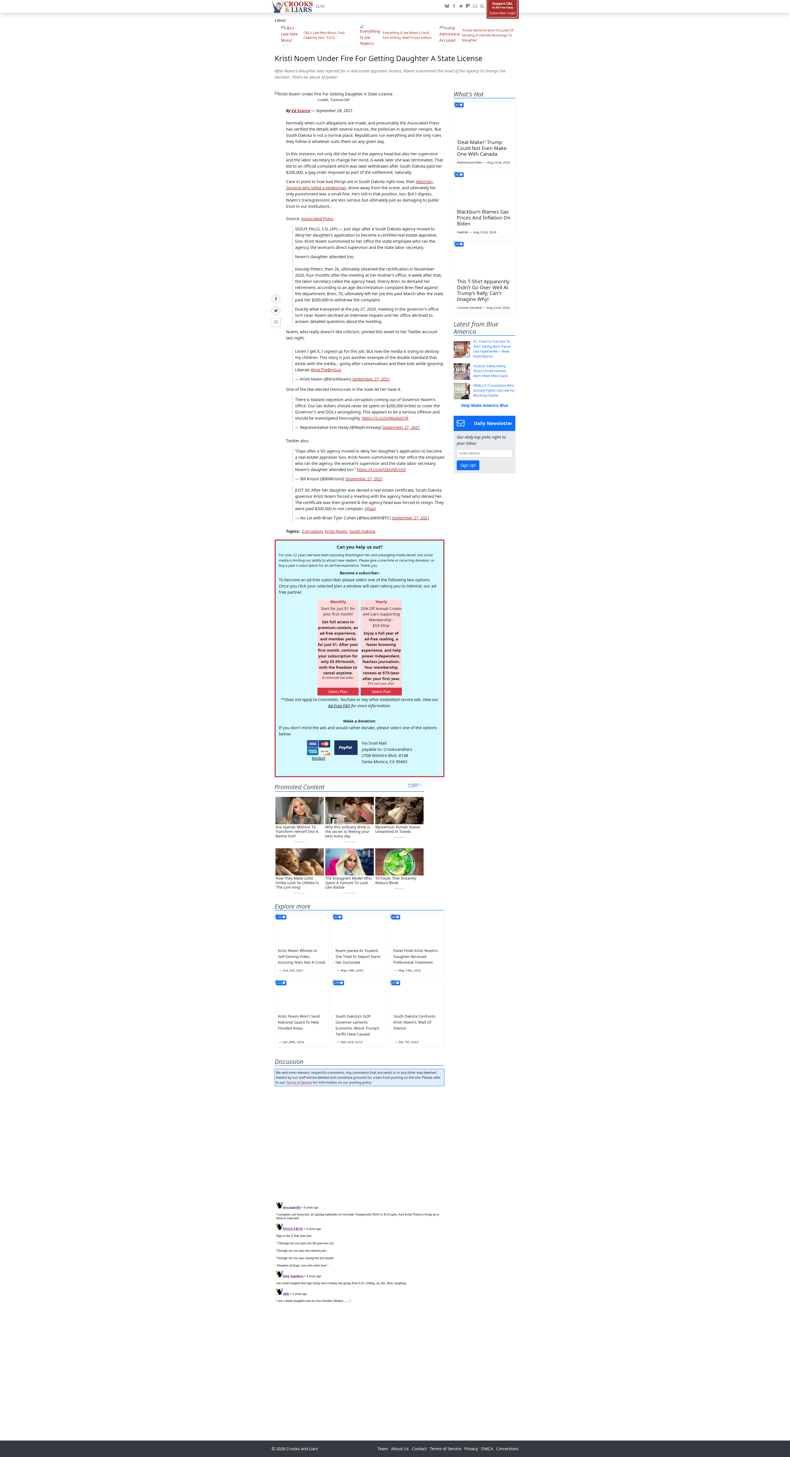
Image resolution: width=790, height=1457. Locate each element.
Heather (462, 232)
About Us (400, 1448)
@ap (370, 508)
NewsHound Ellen (469, 162)
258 (336, 983)
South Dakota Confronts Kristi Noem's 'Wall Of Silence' (414, 1022)
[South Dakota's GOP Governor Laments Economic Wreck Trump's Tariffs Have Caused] (359, 995)
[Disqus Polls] (359, 1142)
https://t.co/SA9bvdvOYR (385, 418)
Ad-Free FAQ (339, 705)
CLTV (320, 6)
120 (279, 917)
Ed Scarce (301, 110)
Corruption (312, 531)
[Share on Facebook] (276, 299)
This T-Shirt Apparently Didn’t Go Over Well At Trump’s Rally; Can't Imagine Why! (483, 290)
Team (383, 1448)
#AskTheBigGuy (326, 370)
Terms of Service (299, 1082)
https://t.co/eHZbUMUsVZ (381, 469)
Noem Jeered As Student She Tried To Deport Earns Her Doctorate (358, 956)
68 (393, 917)
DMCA (487, 1448)
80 (457, 174)
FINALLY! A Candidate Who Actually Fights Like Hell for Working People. (494, 390)
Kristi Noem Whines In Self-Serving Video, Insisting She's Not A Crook (301, 956)
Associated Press (317, 218)
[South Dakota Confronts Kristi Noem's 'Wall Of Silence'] (417, 995)
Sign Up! (468, 465)
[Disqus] (359, 1251)
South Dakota (362, 531)
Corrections (507, 1448)
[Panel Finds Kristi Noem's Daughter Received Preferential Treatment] (417, 929)
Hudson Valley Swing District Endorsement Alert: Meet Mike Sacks (490, 371)
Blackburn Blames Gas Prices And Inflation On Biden (484, 217)
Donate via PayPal (346, 747)
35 (276, 322)
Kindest (318, 758)
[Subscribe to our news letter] (475, 6)
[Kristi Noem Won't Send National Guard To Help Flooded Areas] (302, 995)
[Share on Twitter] (276, 310)
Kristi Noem (336, 531)
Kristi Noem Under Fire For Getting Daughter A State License (378, 58)
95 (457, 244)
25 (393, 983)
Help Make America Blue (484, 405)
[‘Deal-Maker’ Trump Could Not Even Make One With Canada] (484, 119)
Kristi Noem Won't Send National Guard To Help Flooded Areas (299, 1022)
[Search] (482, 6)
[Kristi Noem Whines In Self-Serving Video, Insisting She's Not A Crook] (302, 929)
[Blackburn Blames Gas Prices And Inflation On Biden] (484, 188)
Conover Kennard (469, 307)
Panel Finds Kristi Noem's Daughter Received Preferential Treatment (415, 956)
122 (279, 983)
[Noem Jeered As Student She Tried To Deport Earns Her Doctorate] (359, 929)
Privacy (471, 1448)
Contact (419, 1448)
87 (457, 105)
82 (336, 917)
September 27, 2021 (371, 379)
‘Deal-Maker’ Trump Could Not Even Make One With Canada (482, 148)
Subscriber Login (502, 13)
